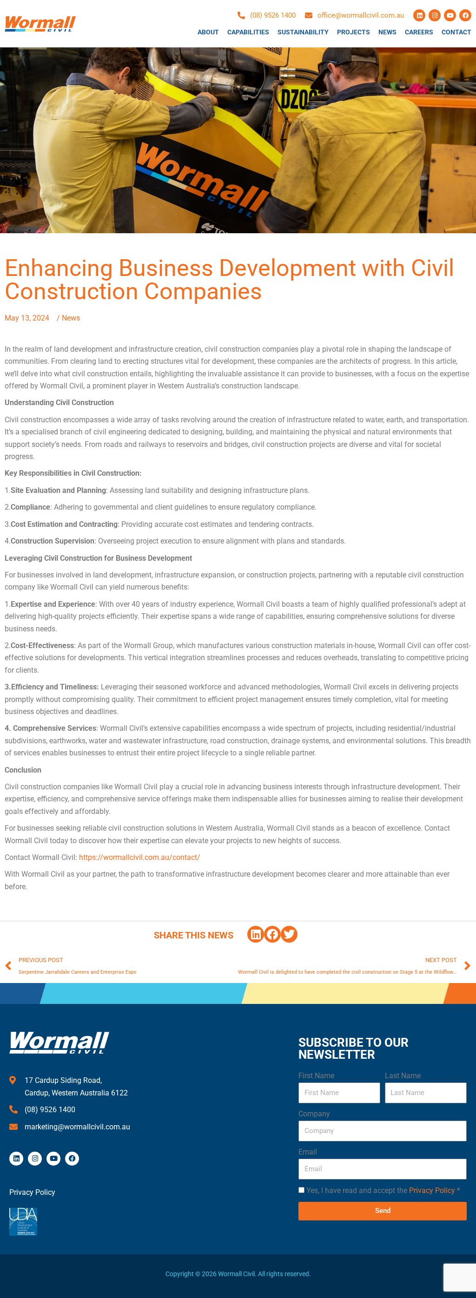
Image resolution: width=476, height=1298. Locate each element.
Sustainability (303, 32)
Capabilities (248, 32)
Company (314, 1113)
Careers (419, 32)
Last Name (403, 1075)
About (208, 32)
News (387, 32)
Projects (353, 32)
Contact (456, 32)
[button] (255, 934)
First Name (316, 1075)
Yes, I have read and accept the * (383, 1190)
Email (307, 1151)
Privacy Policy (432, 1190)
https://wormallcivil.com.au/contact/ (139, 857)
